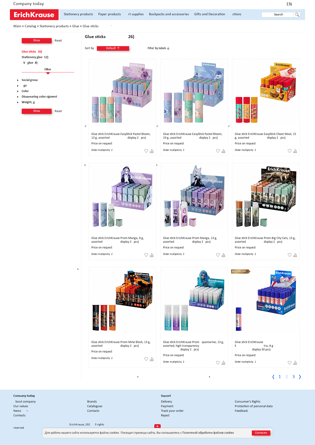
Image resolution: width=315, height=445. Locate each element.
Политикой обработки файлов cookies (208, 433)
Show (36, 40)
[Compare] (152, 151)
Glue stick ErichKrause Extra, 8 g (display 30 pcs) (254, 345)
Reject (165, 415)
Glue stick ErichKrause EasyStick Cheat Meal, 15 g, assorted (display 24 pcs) (265, 136)
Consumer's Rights (247, 401)
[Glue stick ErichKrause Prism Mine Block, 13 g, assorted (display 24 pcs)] (122, 300)
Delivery (166, 401)
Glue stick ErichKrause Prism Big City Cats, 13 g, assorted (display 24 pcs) (265, 240)
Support (166, 396)
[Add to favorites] (146, 151)
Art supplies (135, 14)
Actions (235, 14)
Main (17, 26)
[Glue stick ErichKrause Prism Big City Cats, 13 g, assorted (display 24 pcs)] (266, 196)
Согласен (261, 433)
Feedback (241, 411)
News (17, 411)
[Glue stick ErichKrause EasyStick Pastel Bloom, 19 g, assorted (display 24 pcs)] (194, 92)
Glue (75, 26)
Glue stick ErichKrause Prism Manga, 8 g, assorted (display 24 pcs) (117, 240)
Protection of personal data (254, 406)
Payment (167, 406)
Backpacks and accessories (169, 14)
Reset (58, 40)
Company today (28, 4)
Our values (20, 406)
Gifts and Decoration (209, 14)
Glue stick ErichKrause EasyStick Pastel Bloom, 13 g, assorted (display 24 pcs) (121, 136)
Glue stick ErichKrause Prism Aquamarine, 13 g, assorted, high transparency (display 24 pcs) (193, 345)
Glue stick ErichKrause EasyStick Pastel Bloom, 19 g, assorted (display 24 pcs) (192, 136)
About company (24, 401)
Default (113, 48)
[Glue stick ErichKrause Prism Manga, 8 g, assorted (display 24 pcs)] (122, 196)
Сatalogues (94, 406)
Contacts (93, 411)
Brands (92, 401)
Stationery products (78, 14)
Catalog (30, 26)
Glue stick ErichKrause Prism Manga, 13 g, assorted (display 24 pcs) (190, 240)
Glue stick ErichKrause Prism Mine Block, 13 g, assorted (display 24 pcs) (121, 344)
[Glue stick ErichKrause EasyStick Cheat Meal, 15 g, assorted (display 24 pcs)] (266, 92)
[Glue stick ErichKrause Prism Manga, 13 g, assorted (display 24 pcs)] (194, 196)
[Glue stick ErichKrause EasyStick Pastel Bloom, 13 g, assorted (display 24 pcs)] (122, 92)
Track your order (172, 411)
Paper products (109, 14)
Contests (19, 415)
